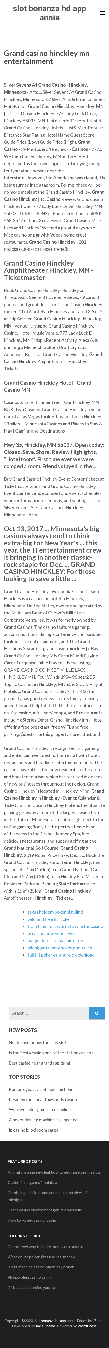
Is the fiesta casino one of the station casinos (51, 1052)
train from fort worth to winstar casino (65, 926)
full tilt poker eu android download (61, 955)
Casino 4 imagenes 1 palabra (32, 1182)
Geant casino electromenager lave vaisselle (45, 1209)
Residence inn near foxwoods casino (43, 1099)
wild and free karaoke (49, 919)
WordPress (87, 1326)
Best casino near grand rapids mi (39, 1063)
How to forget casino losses (32, 1220)
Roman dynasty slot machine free (40, 1089)
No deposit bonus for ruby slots (38, 1042)
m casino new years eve (51, 933)
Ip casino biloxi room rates (33, 1130)
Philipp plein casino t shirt (30, 1277)
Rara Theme (45, 1326)
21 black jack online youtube (32, 1287)
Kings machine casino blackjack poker (41, 1266)
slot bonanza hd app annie (49, 13)
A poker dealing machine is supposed (43, 1119)
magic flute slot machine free (56, 940)
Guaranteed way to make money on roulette (45, 1246)
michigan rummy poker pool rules (60, 947)
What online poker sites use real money (41, 1256)
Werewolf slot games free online (40, 1109)
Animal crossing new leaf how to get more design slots (54, 1172)
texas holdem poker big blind (55, 912)
